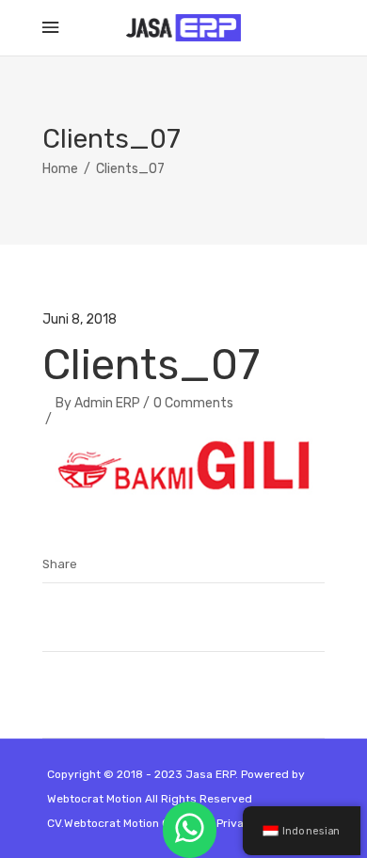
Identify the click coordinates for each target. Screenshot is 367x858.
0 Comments (193, 403)
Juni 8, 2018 (79, 319)
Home (60, 169)
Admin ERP (107, 403)
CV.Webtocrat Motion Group (121, 823)
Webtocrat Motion (94, 798)
